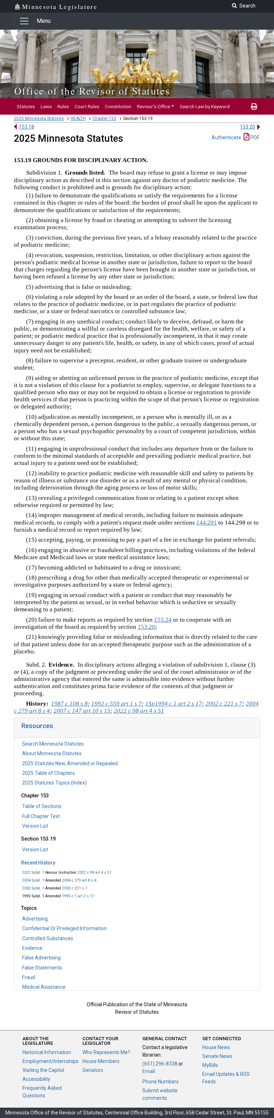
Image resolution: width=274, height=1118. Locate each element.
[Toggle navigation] (24, 21)
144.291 (206, 522)
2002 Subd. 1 (33, 888)
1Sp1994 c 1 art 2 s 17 (173, 703)
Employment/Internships (50, 1061)
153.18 (26, 127)
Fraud (28, 977)
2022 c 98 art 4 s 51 (94, 872)
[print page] (254, 106)
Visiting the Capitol (43, 1070)
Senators (92, 1070)
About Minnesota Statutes (52, 753)
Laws (46, 106)
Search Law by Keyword (205, 106)
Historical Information (46, 1052)
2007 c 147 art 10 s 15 (82, 710)
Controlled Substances (47, 938)
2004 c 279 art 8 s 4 (79, 880)
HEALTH (78, 118)
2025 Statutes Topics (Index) (54, 783)
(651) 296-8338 (159, 1064)
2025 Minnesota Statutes (39, 118)
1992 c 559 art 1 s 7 (116, 703)
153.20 (247, 127)
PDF (254, 137)
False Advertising (41, 958)
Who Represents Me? (106, 1052)
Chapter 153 (104, 118)
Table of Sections (41, 806)
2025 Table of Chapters (48, 773)
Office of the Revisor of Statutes (92, 90)
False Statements (42, 968)
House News (216, 1047)
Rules (63, 106)
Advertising (35, 919)
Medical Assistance (44, 987)
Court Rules (87, 106)
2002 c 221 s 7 (74, 888)
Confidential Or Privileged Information (64, 928)
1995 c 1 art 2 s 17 (78, 896)
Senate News (217, 1056)
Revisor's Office (153, 106)
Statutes (26, 106)
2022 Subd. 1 (33, 872)
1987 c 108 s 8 (69, 703)
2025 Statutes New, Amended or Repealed (70, 763)
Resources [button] (37, 726)
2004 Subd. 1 (33, 880)
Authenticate (226, 137)
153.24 (163, 619)
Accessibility (36, 1079)
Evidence (32, 948)
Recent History (38, 863)
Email (148, 1071)
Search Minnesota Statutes (53, 744)
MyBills (210, 1065)
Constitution (118, 106)
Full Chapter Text (41, 816)
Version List (35, 826)
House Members (101, 1061)
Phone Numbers (160, 1081)
